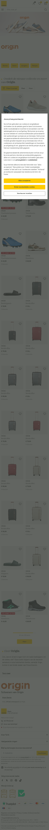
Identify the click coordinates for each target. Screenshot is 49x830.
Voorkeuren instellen (24, 193)
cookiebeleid (32, 160)
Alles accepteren (24, 180)
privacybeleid (21, 160)
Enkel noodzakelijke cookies (24, 187)
